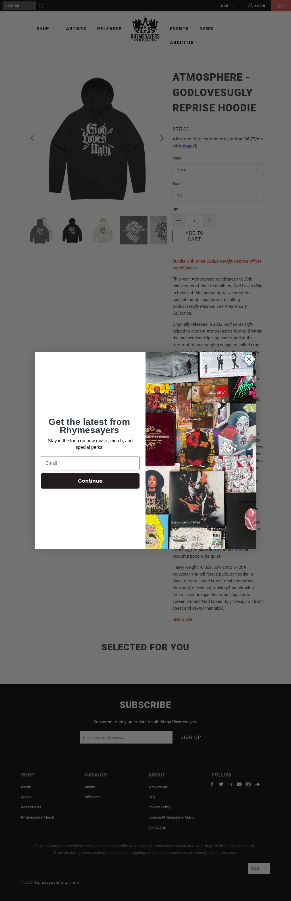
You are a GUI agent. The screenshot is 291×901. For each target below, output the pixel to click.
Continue (90, 480)
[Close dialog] (249, 359)
